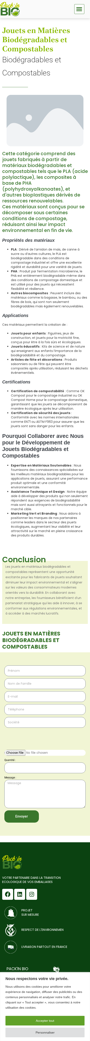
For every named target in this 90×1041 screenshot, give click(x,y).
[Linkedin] (19, 894)
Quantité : (10, 760)
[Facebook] (7, 894)
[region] (45, 1006)
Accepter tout (45, 1020)
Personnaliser (45, 1032)
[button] (79, 9)
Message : (10, 777)
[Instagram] (31, 894)
